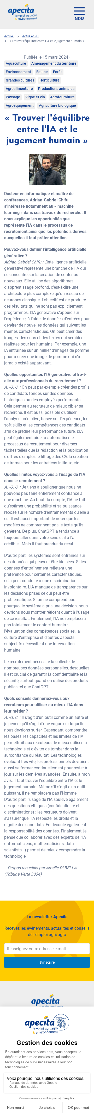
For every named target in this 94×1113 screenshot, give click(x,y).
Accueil (9, 36)
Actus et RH (30, 36)
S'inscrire (47, 962)
